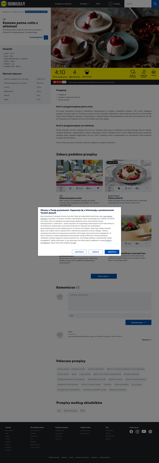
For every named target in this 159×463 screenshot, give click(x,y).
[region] (79, 231)
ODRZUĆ (95, 252)
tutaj (74, 243)
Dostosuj (79, 252)
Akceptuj (112, 252)
